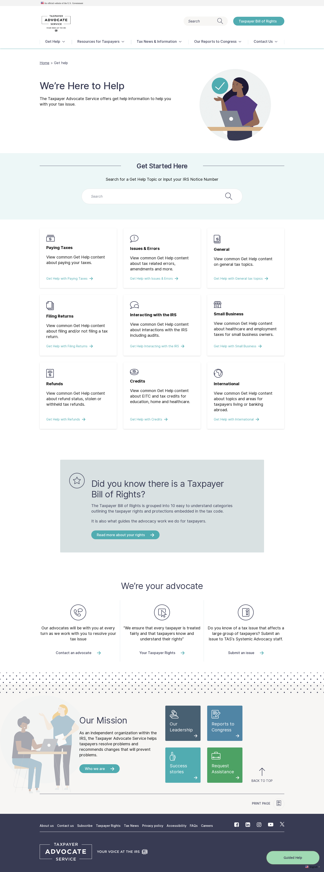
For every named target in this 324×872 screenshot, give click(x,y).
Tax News (131, 825)
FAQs (194, 825)
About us (47, 825)
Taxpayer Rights (108, 825)
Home (44, 63)
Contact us (65, 825)
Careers (207, 825)
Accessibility (176, 825)
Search (194, 21)
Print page (261, 803)
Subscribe (85, 825)
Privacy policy (152, 825)
